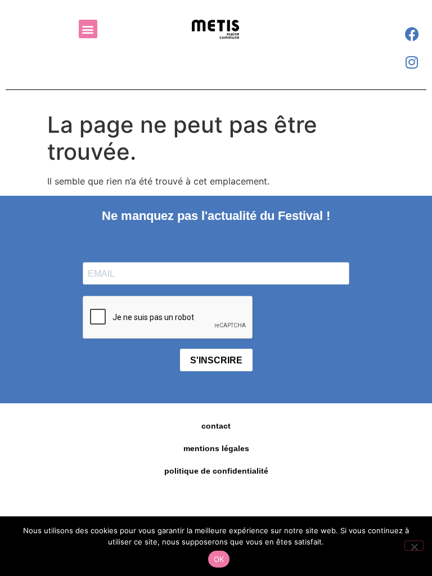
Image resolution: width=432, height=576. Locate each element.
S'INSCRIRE (216, 360)
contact (216, 425)
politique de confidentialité (216, 470)
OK (219, 559)
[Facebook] (412, 34)
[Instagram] (412, 62)
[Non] (414, 546)
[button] (88, 29)
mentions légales (216, 448)
